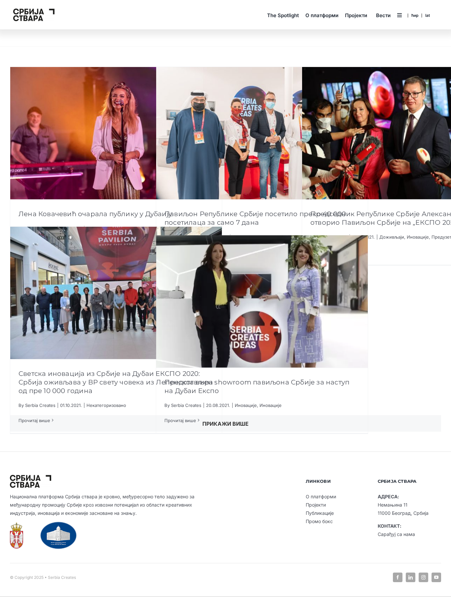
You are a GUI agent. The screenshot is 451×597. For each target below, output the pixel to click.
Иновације (418, 237)
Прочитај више (34, 420)
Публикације (320, 513)
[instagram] (423, 577)
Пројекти (316, 505)
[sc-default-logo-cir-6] (33, 11)
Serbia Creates (40, 405)
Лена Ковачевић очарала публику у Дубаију (95, 214)
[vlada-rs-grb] (16, 525)
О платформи (321, 496)
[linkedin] (410, 577)
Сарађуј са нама (396, 534)
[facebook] (397, 577)
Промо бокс (319, 521)
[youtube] (436, 577)
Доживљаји (391, 237)
